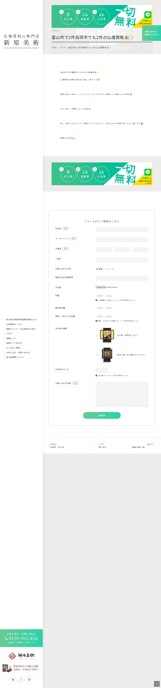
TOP (54, 47)
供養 (57, 295)
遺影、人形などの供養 (65, 316)
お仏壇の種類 (61, 328)
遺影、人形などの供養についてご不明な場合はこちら (118, 321)
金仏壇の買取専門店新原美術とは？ (22, 319)
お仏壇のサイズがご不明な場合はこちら (113, 375)
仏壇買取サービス (14, 324)
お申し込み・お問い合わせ (18, 352)
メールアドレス (65, 238)
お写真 (58, 287)
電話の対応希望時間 (64, 277)
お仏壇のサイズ (62, 369)
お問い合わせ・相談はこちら (151, 33)
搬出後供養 (60, 307)
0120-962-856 (23, 638)
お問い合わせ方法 (63, 268)
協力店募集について (15, 357)
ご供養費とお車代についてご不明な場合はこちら (116, 300)
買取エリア (11, 338)
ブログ (9, 333)
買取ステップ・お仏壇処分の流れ (21, 329)
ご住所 (58, 258)
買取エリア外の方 (14, 343)
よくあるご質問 (13, 348)
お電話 (61, 248)
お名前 (61, 228)
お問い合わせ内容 (66, 383)
